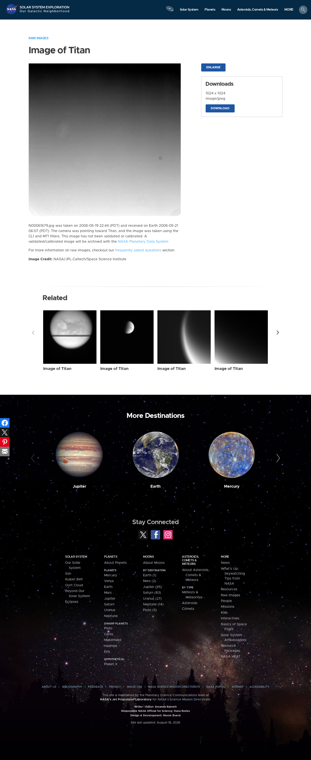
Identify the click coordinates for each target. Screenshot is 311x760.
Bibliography (72, 687)
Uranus (109, 610)
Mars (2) (149, 581)
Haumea (110, 646)
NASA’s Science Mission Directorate (184, 699)
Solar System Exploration (44, 6)
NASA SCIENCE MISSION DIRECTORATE (174, 687)
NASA (12, 9)
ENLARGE (213, 67)
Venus (109, 581)
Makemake (112, 640)
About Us (49, 687)
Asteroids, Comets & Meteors (190, 560)
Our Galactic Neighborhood (44, 12)
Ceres (108, 634)
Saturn (109, 604)
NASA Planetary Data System (143, 241)
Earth (155, 486)
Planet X (110, 664)
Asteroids (189, 603)
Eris (107, 651)
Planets (110, 556)
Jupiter (79, 486)
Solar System (76, 556)
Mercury (231, 486)
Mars (108, 592)
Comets (188, 608)
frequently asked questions (138, 250)
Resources (229, 589)
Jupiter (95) (152, 587)
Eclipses (71, 601)
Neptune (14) (153, 604)
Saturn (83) (152, 592)
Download (220, 108)
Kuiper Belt (74, 579)
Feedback (95, 687)
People (226, 601)
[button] (289, 10)
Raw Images (38, 38)
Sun (68, 573)
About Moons (154, 562)
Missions (227, 606)
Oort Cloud (74, 585)
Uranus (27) (152, 598)
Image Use (134, 687)
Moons (148, 556)
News (225, 562)
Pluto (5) (150, 610)
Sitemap (238, 687)
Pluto (108, 628)
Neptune (111, 616)
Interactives (230, 618)
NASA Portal (216, 687)
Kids (224, 612)
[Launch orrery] (170, 11)
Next (278, 332)
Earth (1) (149, 575)
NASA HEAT (231, 656)
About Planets (115, 562)
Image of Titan (57, 369)
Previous (33, 332)
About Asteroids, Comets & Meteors (195, 575)
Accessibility (259, 687)
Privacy (115, 687)
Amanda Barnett (166, 706)
